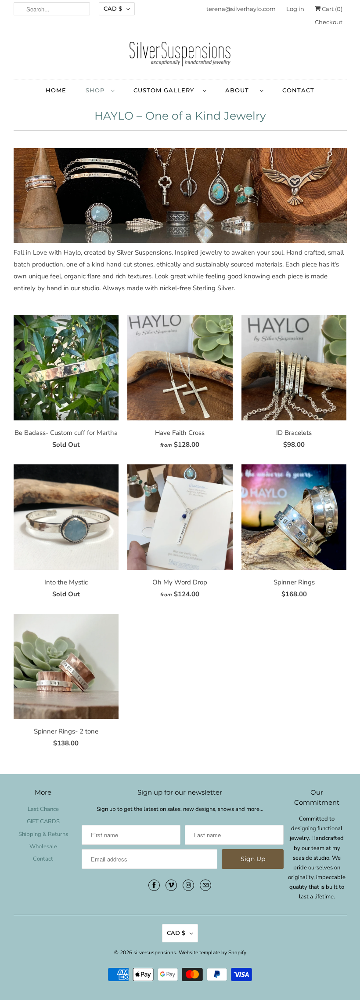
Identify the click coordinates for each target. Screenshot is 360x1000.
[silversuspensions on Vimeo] (171, 885)
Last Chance (43, 809)
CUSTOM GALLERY (165, 90)
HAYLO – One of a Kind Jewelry (180, 115)
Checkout (328, 22)
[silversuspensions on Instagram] (188, 885)
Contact (43, 859)
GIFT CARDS (43, 821)
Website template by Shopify (212, 952)
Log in (295, 8)
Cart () (331, 8)
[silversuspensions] (180, 56)
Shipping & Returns (43, 834)
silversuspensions (154, 952)
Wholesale (43, 846)
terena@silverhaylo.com (241, 8)
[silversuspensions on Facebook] (154, 885)
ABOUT (240, 90)
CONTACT (298, 90)
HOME (56, 90)
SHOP (96, 90)
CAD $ (113, 8)
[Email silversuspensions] (205, 885)
